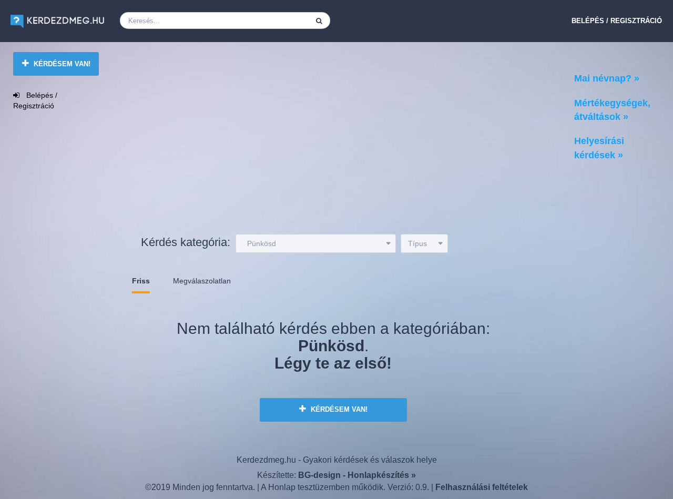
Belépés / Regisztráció (617, 21)
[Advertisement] (323, 141)
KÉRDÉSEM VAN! (61, 64)
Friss (141, 281)
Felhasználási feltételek (481, 487)
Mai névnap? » (606, 78)
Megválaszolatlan (202, 281)
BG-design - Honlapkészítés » (357, 475)
